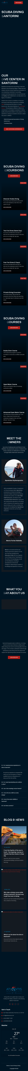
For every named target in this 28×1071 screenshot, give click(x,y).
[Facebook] (10, 1004)
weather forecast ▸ (14, 1055)
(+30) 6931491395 (7, 1021)
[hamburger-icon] (25, 2)
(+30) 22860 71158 (7, 1018)
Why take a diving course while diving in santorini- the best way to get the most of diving (14, 894)
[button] (14, 767)
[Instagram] (15, 1004)
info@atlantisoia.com (8, 1015)
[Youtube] (13, 1004)
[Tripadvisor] (18, 1004)
